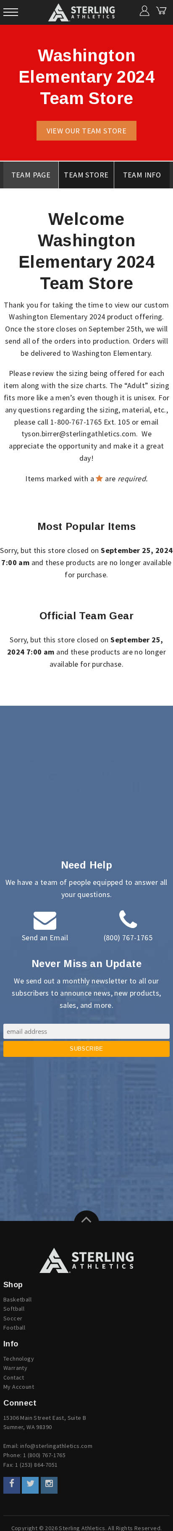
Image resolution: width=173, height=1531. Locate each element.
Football (14, 1327)
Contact (13, 1377)
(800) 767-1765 (128, 937)
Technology (18, 1358)
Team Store (86, 175)
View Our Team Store (87, 131)
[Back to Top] (86, 1223)
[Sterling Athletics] (86, 1260)
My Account (18, 1386)
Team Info (142, 175)
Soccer (12, 1318)
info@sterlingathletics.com (56, 1446)
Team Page (31, 175)
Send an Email (45, 937)
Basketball (17, 1299)
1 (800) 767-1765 (44, 1455)
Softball (13, 1308)
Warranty (15, 1368)
